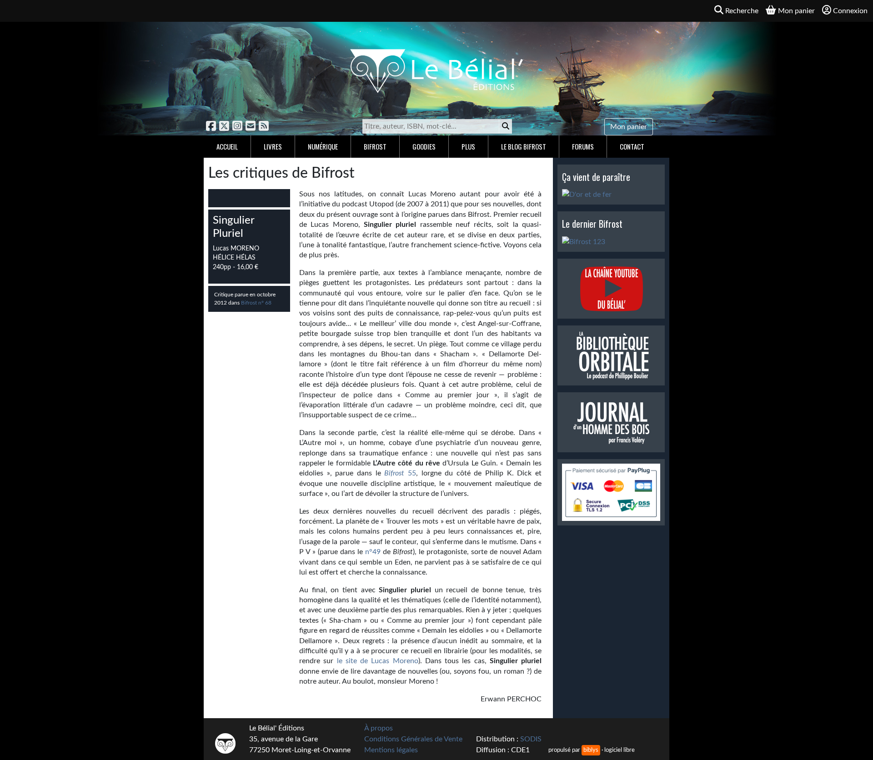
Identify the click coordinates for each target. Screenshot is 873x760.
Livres (273, 146)
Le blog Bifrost (523, 146)
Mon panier (628, 126)
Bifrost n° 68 (256, 302)
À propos (378, 728)
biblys (590, 750)
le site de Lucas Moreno (377, 661)
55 (400, 473)
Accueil (227, 146)
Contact (632, 146)
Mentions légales (391, 750)
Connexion (850, 11)
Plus (468, 146)
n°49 (373, 551)
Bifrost (375, 146)
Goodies (424, 146)
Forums (583, 146)
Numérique (323, 146)
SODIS (531, 739)
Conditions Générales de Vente (413, 739)
